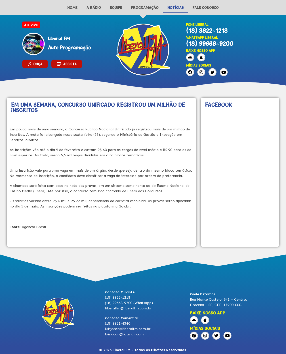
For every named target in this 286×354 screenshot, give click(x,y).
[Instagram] (201, 72)
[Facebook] (190, 72)
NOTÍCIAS (176, 7)
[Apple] (201, 57)
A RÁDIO (93, 7)
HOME (72, 7)
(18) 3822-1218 (207, 30)
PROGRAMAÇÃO (145, 7)
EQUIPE (116, 7)
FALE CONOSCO (206, 7)
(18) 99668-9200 (209, 43)
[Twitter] (212, 72)
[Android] (190, 57)
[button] (35, 64)
